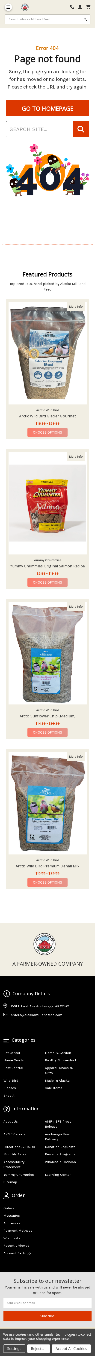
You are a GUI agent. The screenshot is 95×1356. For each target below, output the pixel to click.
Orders (8, 1208)
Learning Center (58, 1174)
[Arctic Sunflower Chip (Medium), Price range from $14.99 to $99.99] (47, 653)
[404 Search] (81, 129)
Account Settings (17, 1253)
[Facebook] (6, 1026)
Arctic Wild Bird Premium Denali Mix (47, 866)
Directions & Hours (19, 1147)
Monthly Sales (14, 1154)
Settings (14, 1348)
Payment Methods (18, 1230)
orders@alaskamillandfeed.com (36, 1015)
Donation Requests (60, 1147)
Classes (9, 1088)
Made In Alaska (57, 1080)
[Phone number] (73, 7)
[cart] (88, 7)
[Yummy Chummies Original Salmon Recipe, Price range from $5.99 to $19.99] (47, 503)
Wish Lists (11, 1238)
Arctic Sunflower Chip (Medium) (48, 716)
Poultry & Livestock (61, 1060)
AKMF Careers (14, 1134)
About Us (10, 1121)
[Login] (81, 7)
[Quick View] (80, 306)
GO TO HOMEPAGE (48, 108)
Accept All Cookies (71, 1348)
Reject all (38, 1348)
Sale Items (53, 1088)
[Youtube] (24, 1026)
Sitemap (10, 1182)
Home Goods (13, 1060)
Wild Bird (10, 1080)
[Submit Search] (85, 19)
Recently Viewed (16, 1245)
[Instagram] (15, 1026)
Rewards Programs (60, 1154)
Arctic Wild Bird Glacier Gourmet (47, 416)
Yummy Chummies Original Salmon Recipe (47, 566)
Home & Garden (58, 1053)
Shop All (10, 1095)
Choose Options (50, 432)
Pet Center (11, 1053)
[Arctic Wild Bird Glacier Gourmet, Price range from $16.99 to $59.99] (47, 353)
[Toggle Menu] (8, 7)
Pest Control (13, 1068)
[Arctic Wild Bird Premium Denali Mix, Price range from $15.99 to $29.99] (47, 803)
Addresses (11, 1223)
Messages (11, 1215)
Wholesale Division (60, 1162)
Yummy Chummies (18, 1174)
